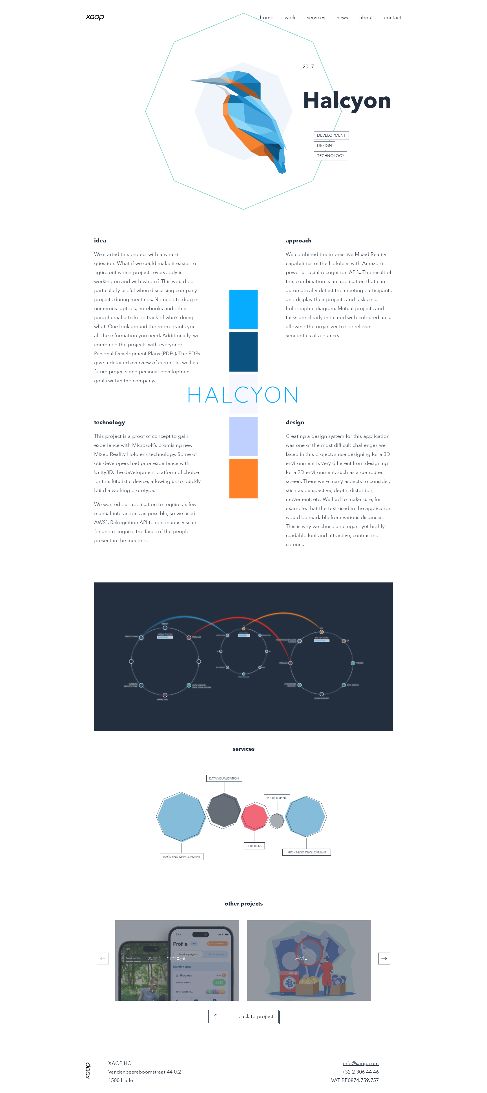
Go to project (164, 961)
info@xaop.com (361, 1063)
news (342, 17)
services (316, 17)
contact (392, 17)
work (290, 17)
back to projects (257, 1016)
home (266, 17)
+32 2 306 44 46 (360, 1072)
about (366, 17)
